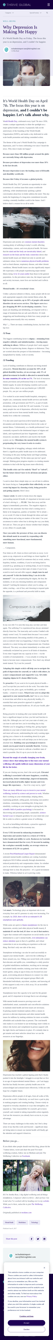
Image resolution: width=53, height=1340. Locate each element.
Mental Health (9, 1222)
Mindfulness (22, 1222)
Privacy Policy (31, 1296)
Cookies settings (26, 1316)
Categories (8, 13)
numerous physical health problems (35, 261)
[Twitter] (38, 1239)
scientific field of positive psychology (17, 809)
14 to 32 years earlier (21, 274)
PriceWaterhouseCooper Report (22, 854)
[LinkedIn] (44, 1239)
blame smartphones (29, 925)
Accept (26, 1323)
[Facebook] (31, 1239)
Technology (34, 1222)
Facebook (26, 1156)
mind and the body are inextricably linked (25, 251)
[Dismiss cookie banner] (44, 1267)
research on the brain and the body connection (21, 255)
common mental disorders (34, 242)
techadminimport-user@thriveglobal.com (25, 49)
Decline (26, 1329)
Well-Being (9, 21)
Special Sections (34, 13)
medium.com (26, 1213)
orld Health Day (11, 121)
